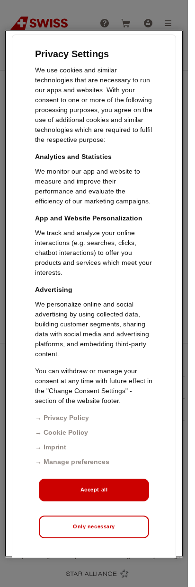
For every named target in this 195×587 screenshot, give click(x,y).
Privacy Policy (66, 417)
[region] (94, 293)
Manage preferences (76, 461)
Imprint (55, 446)
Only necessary (94, 526)
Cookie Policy (66, 432)
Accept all (94, 489)
